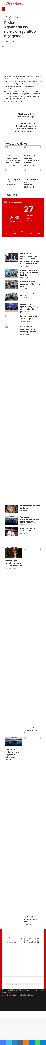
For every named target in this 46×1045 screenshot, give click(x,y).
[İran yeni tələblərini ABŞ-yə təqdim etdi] (11, 317)
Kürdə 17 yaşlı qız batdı (12, 180)
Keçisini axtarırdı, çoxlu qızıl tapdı (31, 729)
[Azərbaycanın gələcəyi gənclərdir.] (11, 300)
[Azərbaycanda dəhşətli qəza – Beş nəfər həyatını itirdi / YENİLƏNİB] (13, 147)
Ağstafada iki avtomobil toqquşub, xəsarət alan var (32, 159)
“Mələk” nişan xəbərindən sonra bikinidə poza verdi (28, 329)
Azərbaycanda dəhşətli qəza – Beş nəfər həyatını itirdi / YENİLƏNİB (13, 159)
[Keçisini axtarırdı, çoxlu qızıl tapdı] (11, 513)
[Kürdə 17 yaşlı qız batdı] (13, 171)
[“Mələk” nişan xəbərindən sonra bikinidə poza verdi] (11, 327)
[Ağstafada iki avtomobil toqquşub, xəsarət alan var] (32, 147)
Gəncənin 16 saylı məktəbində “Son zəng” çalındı (30, 284)
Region (12, 17)
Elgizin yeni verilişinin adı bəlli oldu (29, 529)
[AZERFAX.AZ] (15, 3)
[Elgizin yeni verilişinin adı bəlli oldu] (11, 535)
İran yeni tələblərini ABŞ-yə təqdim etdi (28, 317)
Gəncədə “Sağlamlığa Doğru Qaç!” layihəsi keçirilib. (29, 272)
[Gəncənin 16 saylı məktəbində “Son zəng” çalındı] (11, 289)
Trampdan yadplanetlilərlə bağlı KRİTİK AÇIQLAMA (29, 519)
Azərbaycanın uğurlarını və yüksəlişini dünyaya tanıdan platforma (30, 308)
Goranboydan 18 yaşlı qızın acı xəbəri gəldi (31, 181)
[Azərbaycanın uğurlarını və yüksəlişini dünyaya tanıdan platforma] (11, 311)
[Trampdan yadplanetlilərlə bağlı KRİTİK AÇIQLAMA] (11, 524)
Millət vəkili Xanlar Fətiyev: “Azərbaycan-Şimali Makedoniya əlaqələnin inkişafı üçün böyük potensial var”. (30, 259)
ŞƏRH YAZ (11, 195)
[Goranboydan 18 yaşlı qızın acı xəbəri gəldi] (32, 171)
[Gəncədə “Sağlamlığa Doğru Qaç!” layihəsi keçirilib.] (11, 277)
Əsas (7, 17)
